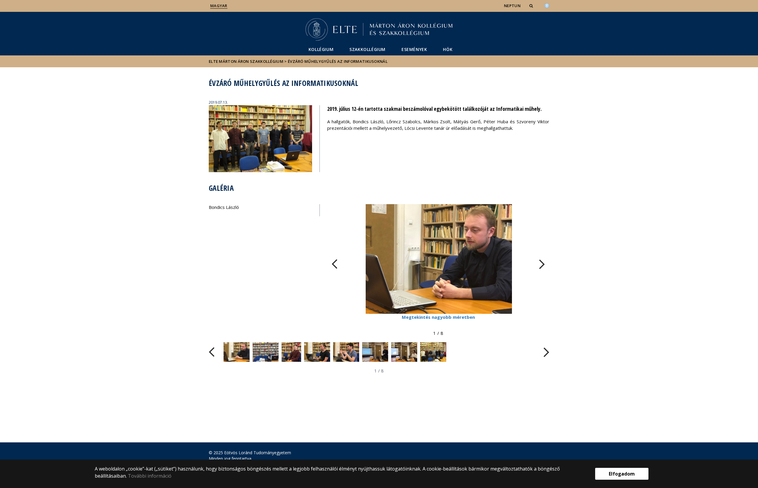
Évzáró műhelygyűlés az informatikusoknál (338, 61)
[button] (531, 5)
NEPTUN (512, 5)
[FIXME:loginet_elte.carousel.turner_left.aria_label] (335, 264)
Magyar (218, 5)
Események (414, 49)
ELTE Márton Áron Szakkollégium (246, 61)
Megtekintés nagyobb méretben (438, 317)
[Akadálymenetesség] (547, 5)
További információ (149, 476)
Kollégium (321, 49)
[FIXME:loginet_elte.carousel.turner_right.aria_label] (542, 264)
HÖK (447, 49)
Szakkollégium (367, 49)
